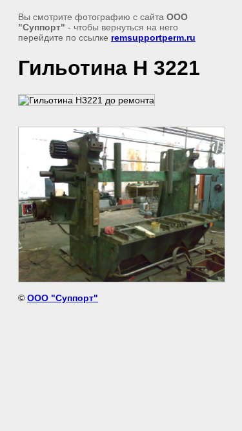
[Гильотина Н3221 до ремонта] (86, 100)
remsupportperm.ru (153, 37)
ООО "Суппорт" (62, 298)
